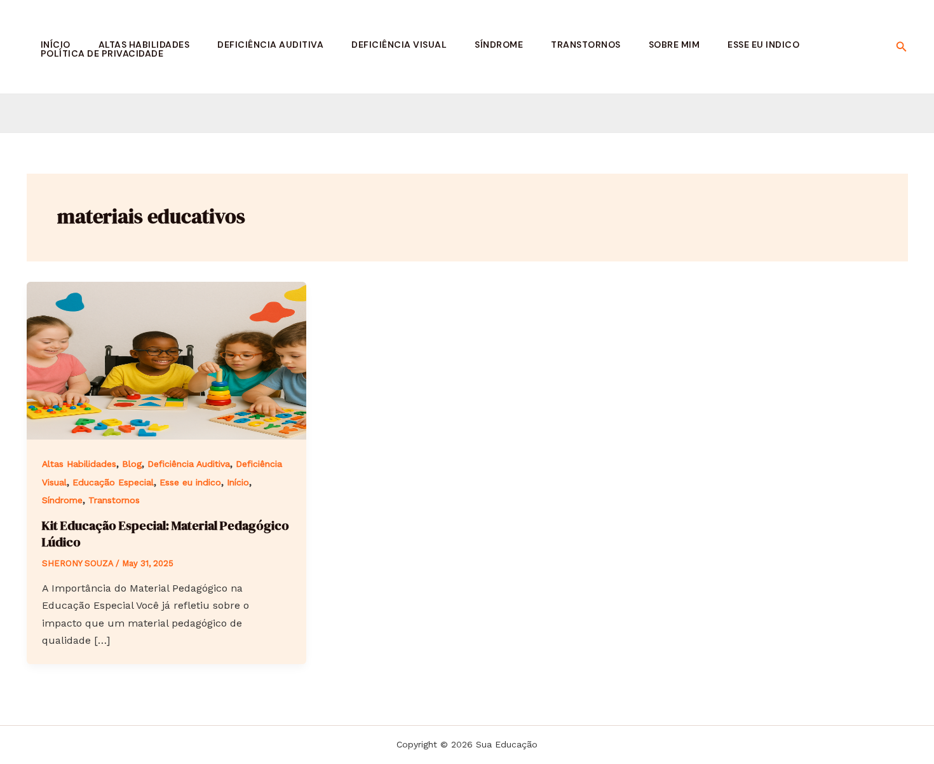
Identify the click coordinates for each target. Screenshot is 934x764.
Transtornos (586, 44)
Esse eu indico (763, 44)
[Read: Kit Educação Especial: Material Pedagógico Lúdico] (167, 360)
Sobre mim (674, 44)
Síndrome (499, 44)
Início (56, 44)
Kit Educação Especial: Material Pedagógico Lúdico (165, 534)
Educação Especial (113, 482)
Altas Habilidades (144, 44)
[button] (901, 47)
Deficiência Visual (399, 44)
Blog (132, 464)
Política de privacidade (102, 53)
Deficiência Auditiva (270, 44)
